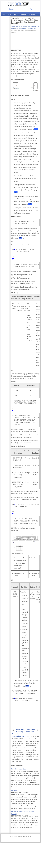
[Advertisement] (25, 41)
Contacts (24, 14)
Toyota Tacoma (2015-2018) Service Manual (23, 26)
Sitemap (17, 14)
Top (11, 14)
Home (3, 14)
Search (32, 14)
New (7, 14)
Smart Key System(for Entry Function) (25, 28)
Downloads (5, 16)
